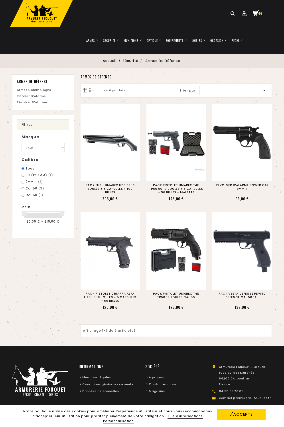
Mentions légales (96, 377)
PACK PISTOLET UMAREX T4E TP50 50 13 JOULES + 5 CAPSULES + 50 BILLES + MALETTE (176, 189)
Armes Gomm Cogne (34, 90)
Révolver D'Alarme (32, 102)
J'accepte (241, 414)
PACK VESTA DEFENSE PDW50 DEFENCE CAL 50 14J (242, 295)
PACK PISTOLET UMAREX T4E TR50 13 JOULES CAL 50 (176, 295)
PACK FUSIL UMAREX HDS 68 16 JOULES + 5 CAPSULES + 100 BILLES (110, 189)
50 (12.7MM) (39, 175)
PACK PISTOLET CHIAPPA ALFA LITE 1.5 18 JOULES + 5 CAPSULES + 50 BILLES (110, 297)
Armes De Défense (32, 81)
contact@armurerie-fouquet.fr (245, 398)
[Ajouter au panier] (171, 176)
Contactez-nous (163, 384)
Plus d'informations (185, 416)
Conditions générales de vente (108, 384)
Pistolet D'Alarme (31, 96)
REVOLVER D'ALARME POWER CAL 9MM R (242, 187)
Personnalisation (118, 421)
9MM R (34, 182)
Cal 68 (34, 195)
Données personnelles (100, 391)
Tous (30, 168)
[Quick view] (115, 176)
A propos (156, 377)
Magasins (157, 391)
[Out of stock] (105, 176)
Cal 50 (35, 188)
